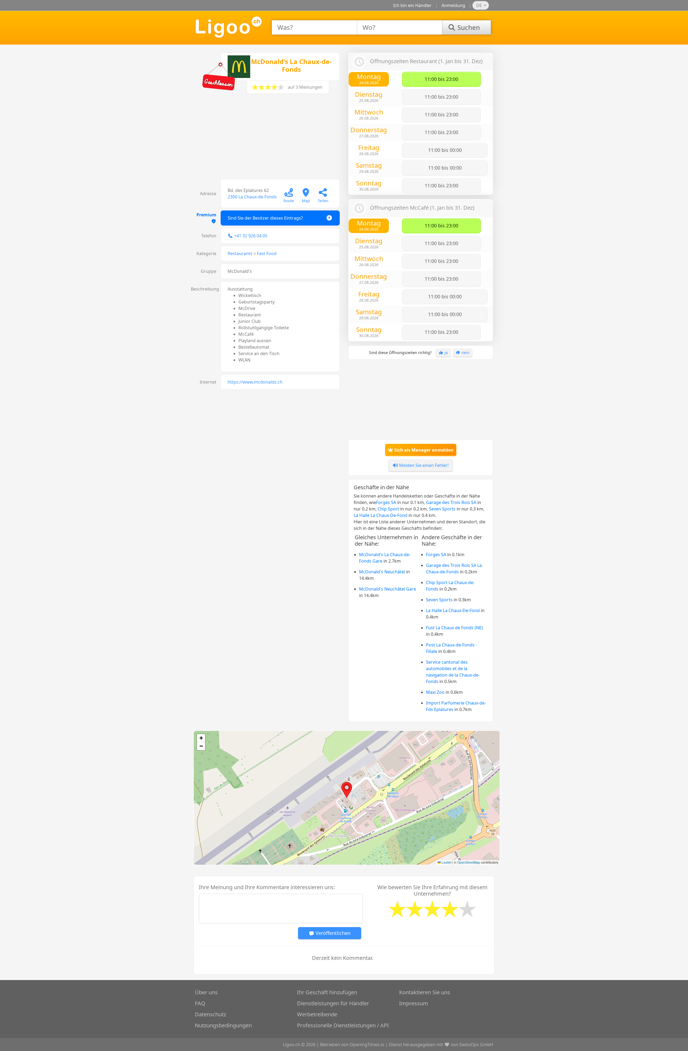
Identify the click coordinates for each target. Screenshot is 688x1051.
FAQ (200, 1003)
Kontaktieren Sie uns (424, 992)
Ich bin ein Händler (412, 5)
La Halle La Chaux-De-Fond (380, 515)
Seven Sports (442, 509)
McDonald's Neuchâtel (382, 572)
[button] (346, 790)
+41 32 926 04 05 (250, 236)
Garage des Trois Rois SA (451, 502)
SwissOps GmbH (476, 1045)
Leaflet (446, 862)
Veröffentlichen (332, 933)
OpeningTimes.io (367, 1045)
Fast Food (267, 253)
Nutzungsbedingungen (223, 1025)
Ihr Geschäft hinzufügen (327, 992)
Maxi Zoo (435, 692)
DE (479, 5)
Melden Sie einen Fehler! (423, 465)
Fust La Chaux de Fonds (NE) (454, 628)
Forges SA (386, 502)
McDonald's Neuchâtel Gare (387, 589)
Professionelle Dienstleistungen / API (343, 1025)
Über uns (206, 992)
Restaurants (240, 253)
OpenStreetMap (468, 862)
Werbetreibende (317, 1014)
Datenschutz (210, 1014)
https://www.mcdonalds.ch (255, 382)
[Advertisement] (267, 139)
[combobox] (314, 27)
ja (445, 352)
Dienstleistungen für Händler (333, 1003)
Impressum (413, 1003)
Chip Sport (388, 509)
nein (465, 352)
